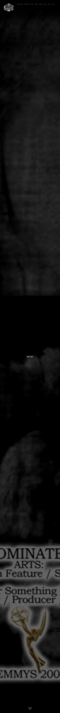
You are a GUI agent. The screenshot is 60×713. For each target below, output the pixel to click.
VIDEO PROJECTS (26, 4)
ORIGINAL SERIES (20, 4)
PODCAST (32, 4)
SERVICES (36, 4)
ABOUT (45, 4)
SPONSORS (41, 4)
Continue (30, 708)
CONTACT (49, 4)
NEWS (53, 4)
